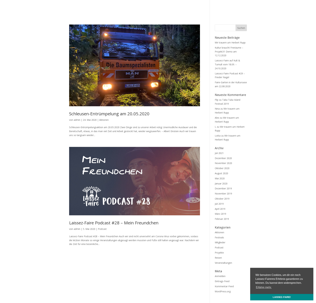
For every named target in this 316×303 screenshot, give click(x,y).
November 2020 (223, 163)
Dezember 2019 (223, 188)
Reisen (218, 257)
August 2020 (221, 173)
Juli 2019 (219, 203)
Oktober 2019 (222, 198)
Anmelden (220, 276)
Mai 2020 (220, 178)
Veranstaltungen (223, 262)
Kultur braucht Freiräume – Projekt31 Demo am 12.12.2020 (229, 51)
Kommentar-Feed (224, 286)
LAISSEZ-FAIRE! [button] (282, 297)
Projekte (219, 252)
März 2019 (220, 213)
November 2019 (223, 193)
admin (77, 119)
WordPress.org (223, 291)
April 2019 (220, 208)
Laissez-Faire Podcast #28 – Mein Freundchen (113, 223)
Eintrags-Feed (222, 281)
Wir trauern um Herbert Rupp (230, 42)
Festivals (219, 237)
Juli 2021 (219, 153)
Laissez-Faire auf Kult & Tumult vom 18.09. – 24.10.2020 (227, 64)
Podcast (102, 228)
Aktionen (104, 119)
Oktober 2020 (222, 168)
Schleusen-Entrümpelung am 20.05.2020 (109, 114)
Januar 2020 (221, 183)
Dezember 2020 (223, 158)
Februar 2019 (222, 218)
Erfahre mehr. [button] (264, 287)
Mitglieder (220, 242)
